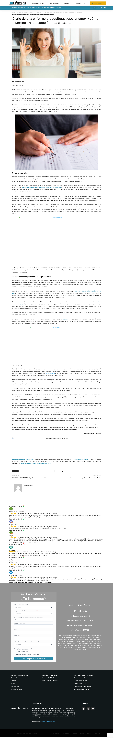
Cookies (82, 733)
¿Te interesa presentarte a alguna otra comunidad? (28, 617)
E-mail (16, 629)
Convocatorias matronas (81, 680)
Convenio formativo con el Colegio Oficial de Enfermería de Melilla (83, 478)
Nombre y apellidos (19, 623)
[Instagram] (88, 708)
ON (84, 3)
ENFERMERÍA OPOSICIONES (35, 14)
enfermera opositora (36, 471)
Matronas (13, 680)
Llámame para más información (33, 659)
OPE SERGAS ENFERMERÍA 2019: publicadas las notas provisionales (30, 478)
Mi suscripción (97, 733)
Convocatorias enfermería (81, 678)
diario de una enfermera (25, 471)
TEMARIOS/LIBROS (54, 3)
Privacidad (74, 733)
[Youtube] (92, 708)
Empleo (89, 733)
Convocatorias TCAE (80, 683)
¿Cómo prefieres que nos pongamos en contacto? (28, 648)
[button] (94, 7)
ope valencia (58, 471)
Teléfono (16, 635)
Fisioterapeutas (15, 686)
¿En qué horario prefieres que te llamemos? (26, 641)
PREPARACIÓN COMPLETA (37, 3)
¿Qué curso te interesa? (21, 604)
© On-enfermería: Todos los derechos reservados (26, 733)
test (70, 471)
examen (44, 471)
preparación (65, 471)
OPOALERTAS (67, 3)
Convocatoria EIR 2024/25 (81, 689)
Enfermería (14, 678)
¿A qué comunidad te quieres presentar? (25, 611)
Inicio (13, 12)
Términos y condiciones (54, 733)
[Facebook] (83, 708)
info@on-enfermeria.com (47, 721)
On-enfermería (15, 26)
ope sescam (50, 471)
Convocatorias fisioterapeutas (82, 686)
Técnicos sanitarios (16, 689)
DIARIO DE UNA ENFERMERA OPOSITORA (26, 12)
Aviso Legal (66, 733)
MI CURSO (78, 3)
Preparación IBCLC (48, 678)
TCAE (13, 683)
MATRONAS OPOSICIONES (48, 14)
